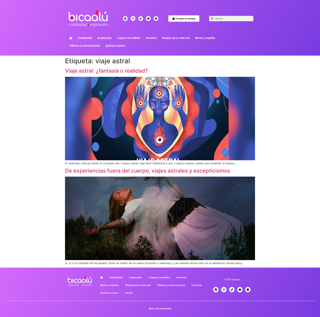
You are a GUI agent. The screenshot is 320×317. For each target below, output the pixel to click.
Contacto (197, 285)
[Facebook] (125, 18)
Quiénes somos (115, 45)
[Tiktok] (140, 18)
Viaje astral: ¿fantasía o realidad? (106, 70)
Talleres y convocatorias (84, 45)
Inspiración (105, 38)
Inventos (151, 38)
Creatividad (85, 38)
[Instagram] (133, 18)
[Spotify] (156, 18)
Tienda (129, 292)
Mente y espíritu (205, 38)
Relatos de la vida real (176, 38)
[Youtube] (148, 18)
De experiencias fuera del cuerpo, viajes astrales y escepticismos (147, 170)
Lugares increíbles (128, 38)
